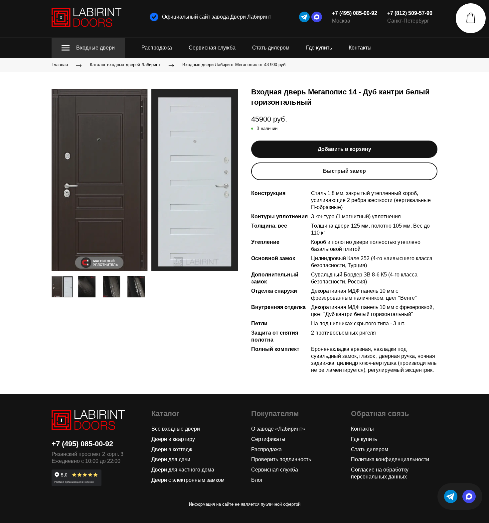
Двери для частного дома (182, 469)
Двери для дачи (170, 459)
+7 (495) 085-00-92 (354, 13)
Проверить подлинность (281, 459)
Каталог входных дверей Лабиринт (125, 64)
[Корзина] (471, 18)
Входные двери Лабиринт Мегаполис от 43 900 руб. (234, 64)
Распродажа (156, 48)
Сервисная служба (212, 48)
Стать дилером (270, 48)
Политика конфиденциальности (390, 459)
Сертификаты (268, 439)
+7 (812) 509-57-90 (409, 13)
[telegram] (304, 17)
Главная (60, 64)
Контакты (360, 48)
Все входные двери (175, 429)
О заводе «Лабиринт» (278, 429)
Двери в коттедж (171, 449)
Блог (257, 480)
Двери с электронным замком (188, 480)
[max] (316, 17)
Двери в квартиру (173, 439)
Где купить (319, 48)
